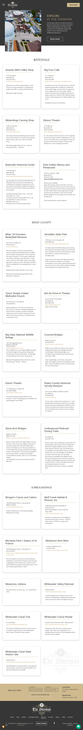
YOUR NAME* (32, 687)
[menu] (3, 5)
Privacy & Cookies (67, 723)
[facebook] (54, 723)
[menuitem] (12, 717)
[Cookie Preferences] (3, 726)
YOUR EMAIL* (48, 687)
